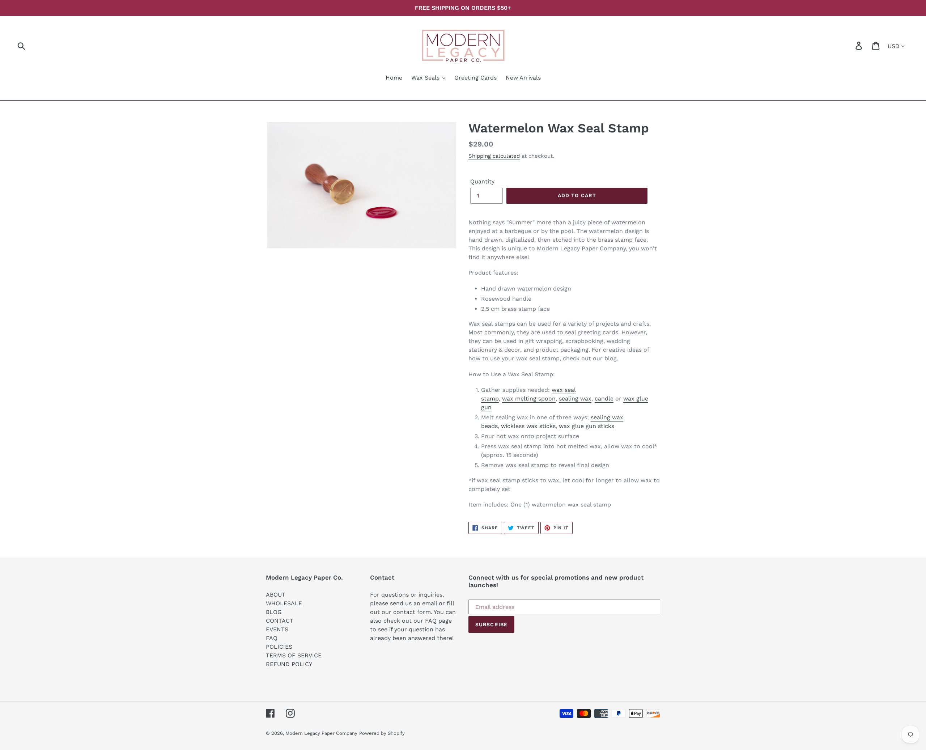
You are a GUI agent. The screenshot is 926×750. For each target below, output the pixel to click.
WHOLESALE (284, 603)
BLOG (274, 612)
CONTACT (279, 620)
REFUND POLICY (289, 664)
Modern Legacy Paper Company (321, 733)
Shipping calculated (494, 156)
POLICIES (279, 646)
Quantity (482, 181)
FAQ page (438, 620)
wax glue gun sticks (586, 426)
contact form (412, 612)
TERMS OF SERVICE (294, 655)
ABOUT (275, 594)
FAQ (271, 638)
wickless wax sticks (528, 426)
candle (604, 398)
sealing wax (575, 398)
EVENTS (277, 629)
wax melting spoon (529, 398)
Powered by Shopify (382, 733)
